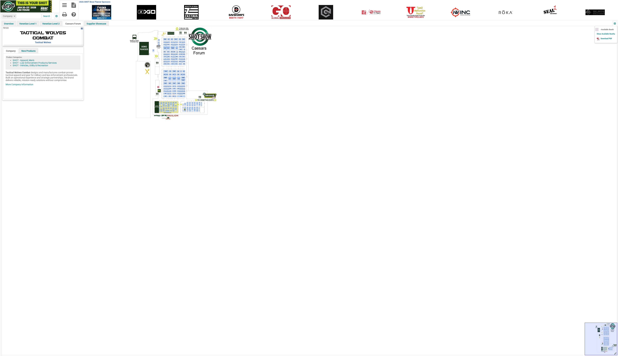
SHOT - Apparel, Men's (23, 60)
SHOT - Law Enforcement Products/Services (35, 63)
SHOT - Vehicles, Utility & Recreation (30, 65)
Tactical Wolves (43, 42)
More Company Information (19, 84)
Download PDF (606, 39)
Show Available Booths (606, 34)
